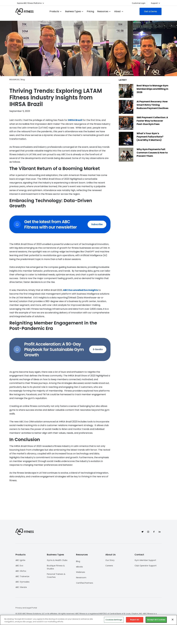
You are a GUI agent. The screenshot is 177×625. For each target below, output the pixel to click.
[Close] (173, 619)
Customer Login (138, 3)
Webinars (80, 572)
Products (54, 11)
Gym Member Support (145, 560)
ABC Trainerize (22, 576)
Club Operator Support (146, 565)
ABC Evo (19, 565)
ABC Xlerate (21, 587)
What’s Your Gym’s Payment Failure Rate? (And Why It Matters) (150, 137)
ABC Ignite (20, 560)
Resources (102, 11)
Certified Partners (84, 583)
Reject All (134, 619)
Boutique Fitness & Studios (56, 567)
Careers (109, 565)
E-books (98, 349)
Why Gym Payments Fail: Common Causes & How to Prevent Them (152, 153)
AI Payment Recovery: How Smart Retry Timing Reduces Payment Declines (152, 105)
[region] (88, 620)
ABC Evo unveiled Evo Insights (80, 290)
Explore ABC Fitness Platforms (29, 3)
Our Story (109, 560)
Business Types (73, 11)
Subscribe (97, 224)
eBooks (79, 566)
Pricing (90, 11)
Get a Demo (150, 11)
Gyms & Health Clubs (57, 560)
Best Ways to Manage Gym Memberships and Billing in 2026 (152, 89)
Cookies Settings (114, 619)
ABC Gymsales (22, 581)
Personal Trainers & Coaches (56, 575)
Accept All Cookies (156, 619)
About (117, 11)
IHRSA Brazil (75, 120)
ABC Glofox (20, 571)
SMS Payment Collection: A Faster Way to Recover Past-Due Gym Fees (152, 121)
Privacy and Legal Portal (26, 608)
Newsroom (81, 577)
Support (154, 3)
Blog (78, 561)
